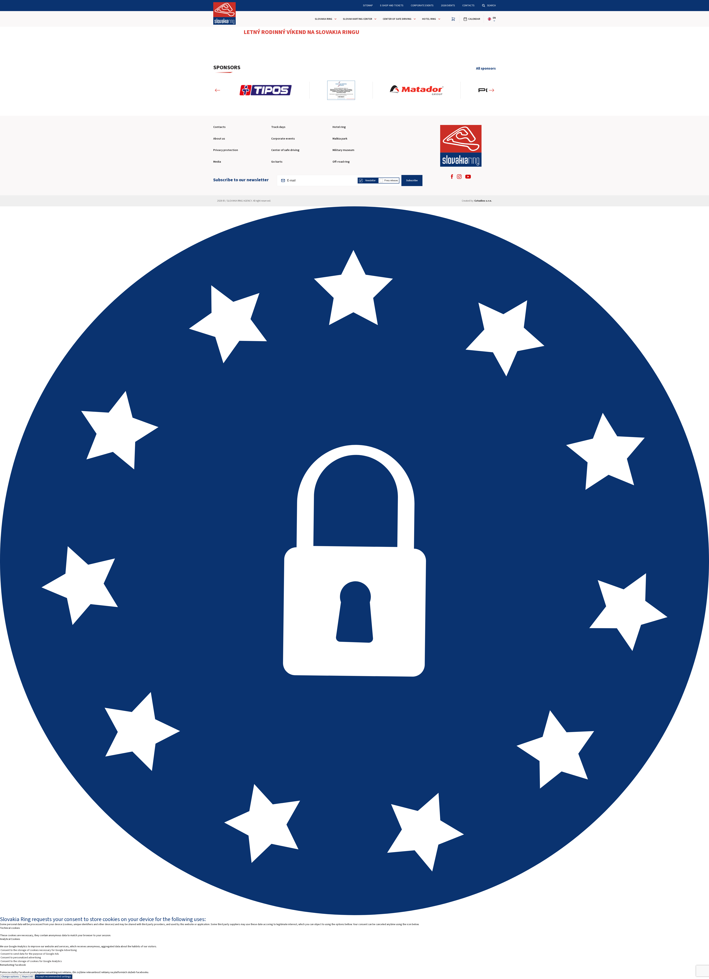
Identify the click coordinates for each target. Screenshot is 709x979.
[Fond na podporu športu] (253, 90)
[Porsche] (417, 90)
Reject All (27, 976)
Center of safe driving (397, 19)
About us (219, 139)
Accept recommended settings (53, 976)
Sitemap (368, 5)
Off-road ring (341, 162)
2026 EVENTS (448, 5)
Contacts (468, 5)
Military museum (343, 150)
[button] (217, 90)
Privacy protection (225, 150)
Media (217, 162)
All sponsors (486, 68)
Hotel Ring (429, 19)
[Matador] (329, 90)
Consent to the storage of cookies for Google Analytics (31, 961)
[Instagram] (459, 176)
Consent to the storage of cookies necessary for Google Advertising (39, 950)
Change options (10, 976)
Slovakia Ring (323, 19)
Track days (278, 127)
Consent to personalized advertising (21, 957)
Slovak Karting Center (357, 19)
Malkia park (340, 139)
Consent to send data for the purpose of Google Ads (30, 954)
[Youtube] (468, 177)
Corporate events (283, 139)
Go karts (276, 162)
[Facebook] (452, 176)
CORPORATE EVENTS (422, 5)
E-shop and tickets (391, 5)
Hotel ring (339, 127)
